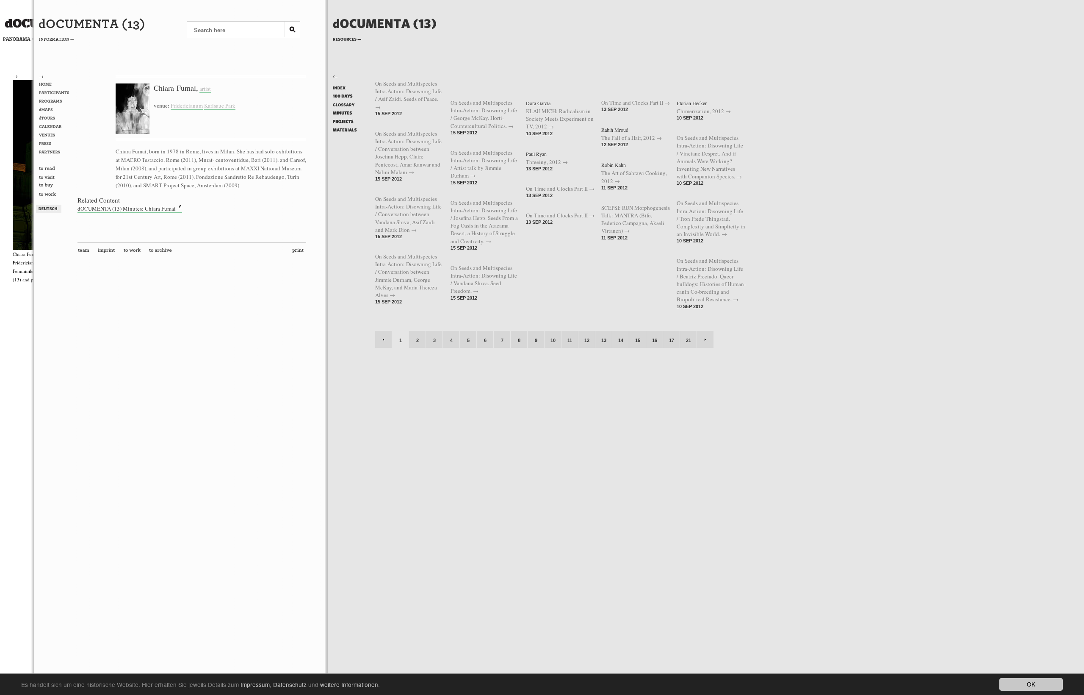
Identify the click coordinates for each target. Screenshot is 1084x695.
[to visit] (55, 177)
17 (671, 340)
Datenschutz (290, 684)
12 (586, 340)
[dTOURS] (55, 118)
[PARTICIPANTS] (55, 92)
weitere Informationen (349, 684)
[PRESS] (55, 143)
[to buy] (55, 186)
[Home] (385, 37)
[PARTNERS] (55, 152)
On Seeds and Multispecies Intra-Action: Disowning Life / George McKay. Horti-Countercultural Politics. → (484, 114)
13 (603, 340)
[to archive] (162, 252)
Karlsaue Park (219, 105)
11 (569, 340)
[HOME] (55, 84)
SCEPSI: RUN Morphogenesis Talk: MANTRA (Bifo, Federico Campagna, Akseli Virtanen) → (635, 219)
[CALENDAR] (55, 126)
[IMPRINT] (108, 252)
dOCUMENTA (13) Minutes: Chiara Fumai (126, 208)
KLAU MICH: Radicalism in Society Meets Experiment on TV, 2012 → (560, 118)
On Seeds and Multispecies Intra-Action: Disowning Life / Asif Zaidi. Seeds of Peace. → (408, 95)
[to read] (55, 169)
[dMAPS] (55, 109)
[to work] (55, 195)
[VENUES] (55, 135)
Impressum (255, 684)
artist (205, 88)
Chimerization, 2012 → (704, 111)
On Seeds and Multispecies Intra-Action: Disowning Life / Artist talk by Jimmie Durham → (484, 164)
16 (654, 340)
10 (553, 340)
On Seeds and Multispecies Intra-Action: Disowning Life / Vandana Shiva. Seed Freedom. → (484, 279)
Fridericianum (187, 105)
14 (620, 340)
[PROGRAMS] (55, 101)
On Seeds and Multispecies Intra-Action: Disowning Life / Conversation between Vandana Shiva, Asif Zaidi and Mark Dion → (408, 214)
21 (688, 340)
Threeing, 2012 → (547, 162)
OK (1031, 684)
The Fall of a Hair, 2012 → (631, 138)
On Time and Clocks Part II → (560, 188)
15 (637, 340)
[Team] (85, 252)
